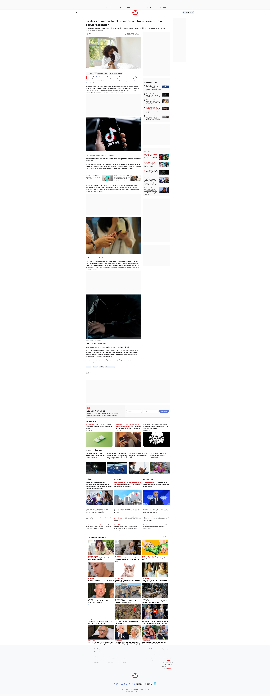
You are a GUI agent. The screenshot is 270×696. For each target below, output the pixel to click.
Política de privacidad (167, 658)
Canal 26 (91, 33)
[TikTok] (127, 684)
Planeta (124, 658)
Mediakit (165, 660)
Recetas (124, 660)
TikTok (101, 367)
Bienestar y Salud (112, 652)
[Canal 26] (135, 676)
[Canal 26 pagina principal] (135, 15)
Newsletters (166, 668)
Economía (117, 479)
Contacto (164, 654)
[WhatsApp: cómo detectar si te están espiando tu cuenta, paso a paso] (107, 178)
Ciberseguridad (110, 367)
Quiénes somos (165, 652)
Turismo (124, 662)
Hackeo (88, 367)
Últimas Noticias (97, 652)
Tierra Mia (151, 656)
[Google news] (134, 684)
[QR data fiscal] (155, 685)
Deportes (110, 654)
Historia (124, 656)
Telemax (150, 658)
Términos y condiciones (167, 656)
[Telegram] (132, 684)
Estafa (95, 367)
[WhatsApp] (129, 684)
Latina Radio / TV (152, 654)
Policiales (96, 660)
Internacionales (148, 479)
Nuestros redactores (167, 664)
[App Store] (140, 684)
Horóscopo (96, 658)
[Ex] (119, 684)
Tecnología (89, 18)
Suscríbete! (164, 411)
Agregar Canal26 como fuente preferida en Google (133, 34)
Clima (95, 654)
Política (89, 479)
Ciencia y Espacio (126, 652)
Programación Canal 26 (167, 662)
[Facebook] (114, 684)
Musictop (151, 660)
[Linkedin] (124, 684)
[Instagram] (117, 684)
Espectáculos (97, 656)
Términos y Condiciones (132, 689)
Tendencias (110, 662)
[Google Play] (148, 684)
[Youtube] (122, 684)
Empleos (164, 666)
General (110, 656)
